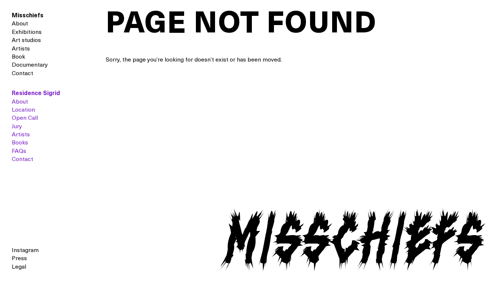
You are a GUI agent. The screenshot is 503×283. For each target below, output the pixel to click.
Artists (21, 49)
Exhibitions (27, 32)
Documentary (30, 65)
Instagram (25, 251)
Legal (19, 267)
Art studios (26, 40)
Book (18, 57)
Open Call (25, 118)
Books (20, 143)
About (20, 24)
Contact (22, 74)
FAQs (19, 151)
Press (19, 259)
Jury (17, 127)
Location (23, 110)
